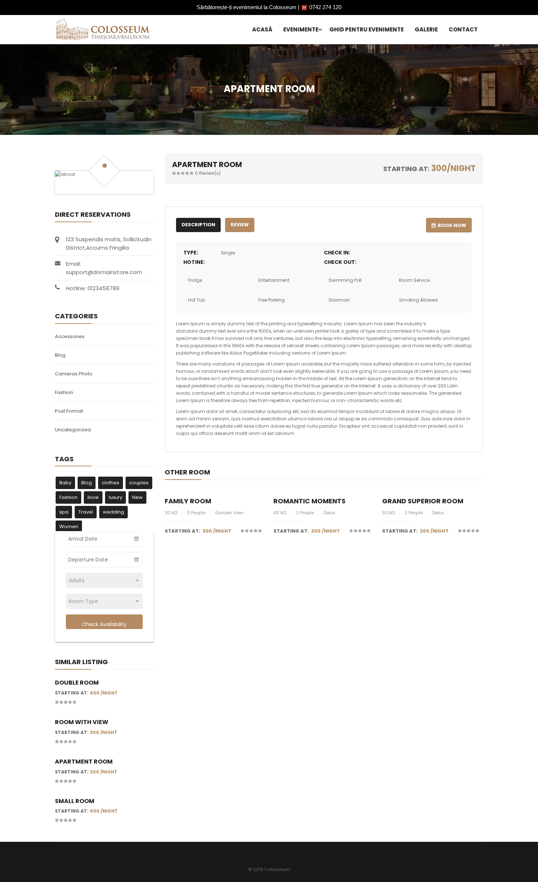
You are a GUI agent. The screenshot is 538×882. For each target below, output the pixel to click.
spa (63, 511)
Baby (65, 482)
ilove (93, 497)
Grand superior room (422, 501)
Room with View (81, 722)
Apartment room (84, 761)
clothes (110, 482)
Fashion (64, 392)
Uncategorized (73, 429)
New (137, 497)
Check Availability (104, 624)
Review (240, 224)
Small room (74, 801)
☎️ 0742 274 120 (321, 7)
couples (139, 482)
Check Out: (340, 262)
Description (198, 224)
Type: (190, 252)
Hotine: (194, 262)
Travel (85, 511)
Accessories (70, 336)
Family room (188, 501)
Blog (60, 355)
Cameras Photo (74, 373)
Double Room (77, 682)
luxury (115, 497)
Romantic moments (309, 501)
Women (68, 526)
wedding (113, 511)
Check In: (337, 252)
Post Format (69, 411)
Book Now (452, 225)
